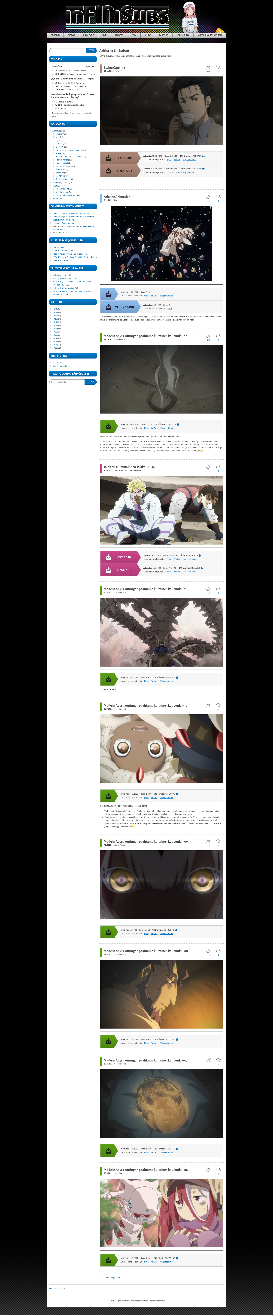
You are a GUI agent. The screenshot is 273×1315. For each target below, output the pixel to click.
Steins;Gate (120, 71)
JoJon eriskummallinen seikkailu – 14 (129, 467)
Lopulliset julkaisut (60, 182)
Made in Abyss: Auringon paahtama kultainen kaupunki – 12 (145, 336)
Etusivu (55, 35)
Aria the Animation (117, 196)
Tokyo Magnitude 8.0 (64, 179)
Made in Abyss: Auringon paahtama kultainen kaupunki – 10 (145, 705)
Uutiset (55, 198)
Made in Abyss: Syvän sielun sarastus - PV (69, 254)
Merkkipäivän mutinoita (62, 278)
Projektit (88, 35)
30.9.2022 (108, 592)
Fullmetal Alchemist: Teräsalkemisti (71, 150)
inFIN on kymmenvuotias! (63, 288)
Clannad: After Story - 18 (62, 250)
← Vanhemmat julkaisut (110, 1277)
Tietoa (71, 35)
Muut (54, 185)
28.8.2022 (108, 1063)
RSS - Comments (59, 366)
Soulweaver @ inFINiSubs (63, 213)
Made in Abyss (121, 339)
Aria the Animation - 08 (62, 260)
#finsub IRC (182, 35)
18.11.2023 (109, 71)
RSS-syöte (220, 31)
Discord (164, 35)
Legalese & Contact (57, 1288)
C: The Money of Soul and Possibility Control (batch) (74, 257)
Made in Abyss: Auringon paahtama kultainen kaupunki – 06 (146, 1170)
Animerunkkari (82, 213)
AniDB (148, 35)
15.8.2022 (108, 1173)
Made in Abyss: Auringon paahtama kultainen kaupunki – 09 (146, 841)
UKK (104, 35)
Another (59, 134)
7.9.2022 (107, 845)
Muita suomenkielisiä (209, 35)
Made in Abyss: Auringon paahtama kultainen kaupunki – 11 (145, 589)
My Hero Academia (64, 166)
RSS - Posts (57, 362)
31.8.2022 (108, 954)
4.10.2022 (108, 470)
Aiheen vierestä (62, 188)
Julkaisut (56, 130)
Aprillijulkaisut (62, 192)
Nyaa (133, 35)
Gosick (58, 153)
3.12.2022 (108, 200)
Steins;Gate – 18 (114, 67)
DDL (170, 308)
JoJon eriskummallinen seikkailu (127, 470)
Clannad (59, 143)
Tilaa (90, 382)
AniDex (119, 35)
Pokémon (60, 172)
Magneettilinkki (189, 159)
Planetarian (60, 169)
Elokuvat (59, 147)
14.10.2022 (109, 339)
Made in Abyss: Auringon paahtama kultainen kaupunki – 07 (146, 1060)
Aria (115, 200)
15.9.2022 (108, 709)
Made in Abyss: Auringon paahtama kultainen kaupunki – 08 (146, 951)
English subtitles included (67, 195)
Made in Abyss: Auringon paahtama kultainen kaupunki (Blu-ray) (68, 96)
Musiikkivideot (62, 163)
